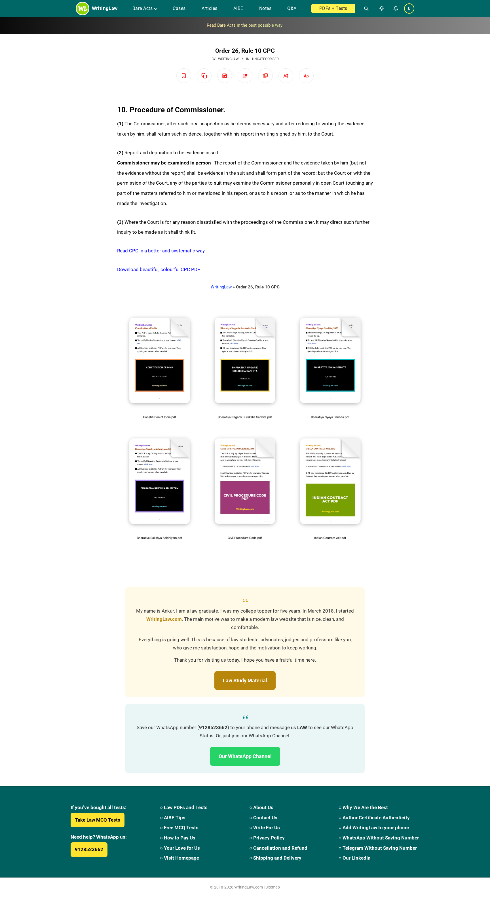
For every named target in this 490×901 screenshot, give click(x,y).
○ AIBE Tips (172, 817)
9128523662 (89, 849)
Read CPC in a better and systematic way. (161, 251)
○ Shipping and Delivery (275, 858)
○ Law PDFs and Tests (184, 807)
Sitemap (272, 887)
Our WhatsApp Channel (245, 756)
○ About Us (261, 807)
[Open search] (364, 8)
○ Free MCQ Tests (179, 827)
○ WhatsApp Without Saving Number (379, 838)
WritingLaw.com (164, 619)
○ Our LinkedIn (355, 858)
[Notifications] (395, 8)
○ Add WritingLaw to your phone (374, 827)
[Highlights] (245, 75)
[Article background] (265, 75)
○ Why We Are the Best (363, 807)
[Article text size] (285, 75)
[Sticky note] (224, 75)
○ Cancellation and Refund (278, 848)
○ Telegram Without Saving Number (378, 848)
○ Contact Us (263, 817)
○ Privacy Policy (267, 838)
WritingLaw (221, 287)
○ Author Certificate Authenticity (374, 817)
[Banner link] (245, 25)
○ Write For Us (264, 827)
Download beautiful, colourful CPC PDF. (158, 269)
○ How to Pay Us (177, 838)
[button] (380, 8)
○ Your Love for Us (180, 848)
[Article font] (306, 75)
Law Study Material (245, 680)
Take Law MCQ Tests (97, 820)
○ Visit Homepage (179, 858)
